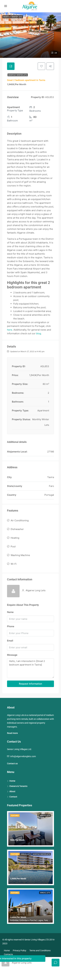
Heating (15, 537)
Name (10, 612)
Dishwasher (17, 529)
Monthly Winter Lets (17, 75)
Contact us (12, 763)
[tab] (11, 66)
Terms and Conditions (40, 950)
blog (38, 333)
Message (12, 654)
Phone (10, 626)
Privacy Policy (19, 950)
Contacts (8, 954)
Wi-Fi (14, 563)
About (12, 791)
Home (12, 781)
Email (10, 640)
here (9, 329)
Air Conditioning (20, 520)
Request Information (30, 683)
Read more (12, 733)
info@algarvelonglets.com (23, 756)
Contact (13, 796)
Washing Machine (20, 555)
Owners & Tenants (18, 786)
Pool (13, 546)
